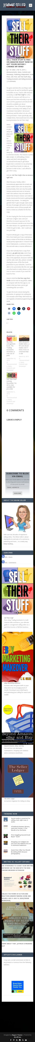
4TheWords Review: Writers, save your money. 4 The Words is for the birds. (20, 828)
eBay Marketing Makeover (12, 683)
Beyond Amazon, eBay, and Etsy (14, 746)
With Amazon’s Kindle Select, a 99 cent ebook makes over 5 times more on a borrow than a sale (24, 347)
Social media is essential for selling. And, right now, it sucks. (20, 820)
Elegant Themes (17, 1035)
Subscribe (17, 493)
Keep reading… (9, 544)
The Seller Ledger (9, 799)
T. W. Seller (11, 70)
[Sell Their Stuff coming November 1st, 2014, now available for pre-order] (12, 375)
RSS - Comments (10, 563)
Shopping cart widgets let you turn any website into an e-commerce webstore (21, 843)
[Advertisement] (17, 1019)
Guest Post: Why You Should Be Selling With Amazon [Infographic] (20, 851)
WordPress (17, 1037)
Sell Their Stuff (8, 618)
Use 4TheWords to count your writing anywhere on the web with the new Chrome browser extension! (17, 868)
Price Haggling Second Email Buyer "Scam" (20, 836)
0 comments (12, 81)
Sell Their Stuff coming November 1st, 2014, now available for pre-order (12, 384)
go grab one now (18, 253)
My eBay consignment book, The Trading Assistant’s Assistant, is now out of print (11, 348)
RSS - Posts (8, 557)
